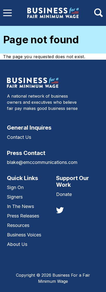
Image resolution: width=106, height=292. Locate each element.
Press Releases (23, 215)
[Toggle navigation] (7, 12)
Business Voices (24, 234)
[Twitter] (60, 209)
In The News (20, 206)
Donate (64, 194)
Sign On (15, 187)
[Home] (53, 12)
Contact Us (19, 137)
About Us (17, 244)
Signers (15, 197)
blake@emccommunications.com (42, 162)
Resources (18, 225)
